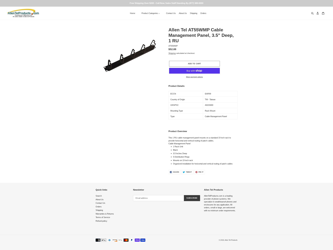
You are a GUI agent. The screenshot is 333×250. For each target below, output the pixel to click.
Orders (99, 207)
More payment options (194, 77)
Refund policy (101, 221)
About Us (100, 199)
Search (99, 196)
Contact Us (100, 203)
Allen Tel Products (231, 240)
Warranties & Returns (105, 214)
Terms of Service (103, 217)
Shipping (172, 53)
